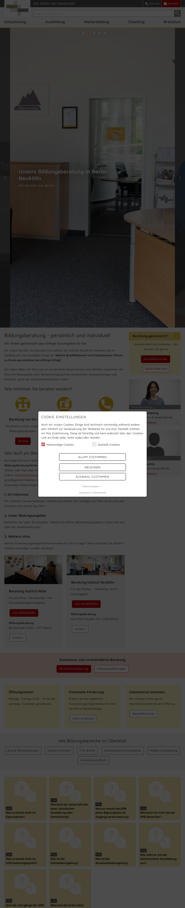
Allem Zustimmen (92, 457)
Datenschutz (99, 492)
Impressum (85, 492)
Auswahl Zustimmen (92, 476)
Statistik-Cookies (109, 444)
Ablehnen (93, 467)
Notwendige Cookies (60, 444)
